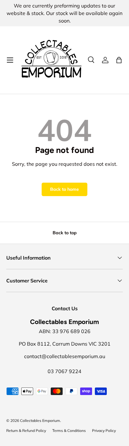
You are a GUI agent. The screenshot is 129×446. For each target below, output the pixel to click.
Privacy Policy (104, 430)
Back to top (65, 233)
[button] (119, 60)
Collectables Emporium (40, 420)
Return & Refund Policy (26, 430)
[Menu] (10, 60)
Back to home (64, 189)
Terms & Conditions (69, 430)
